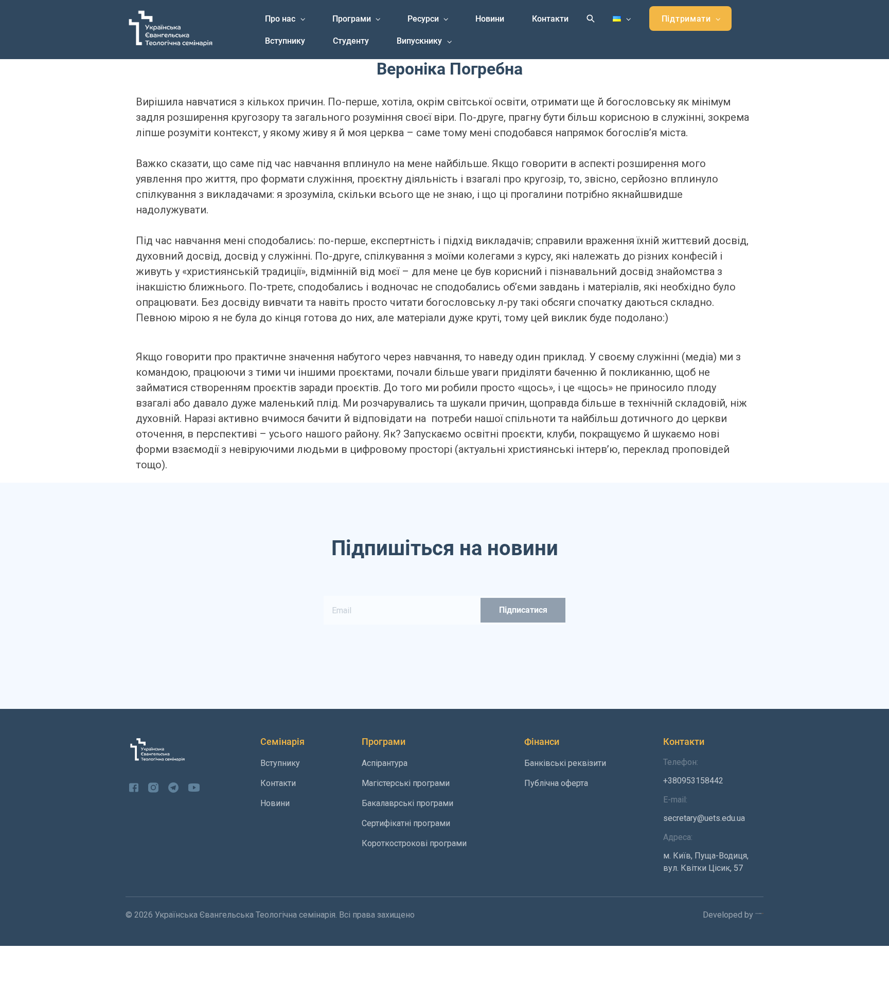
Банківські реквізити (565, 763)
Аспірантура (384, 763)
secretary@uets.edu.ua (704, 809)
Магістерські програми (406, 783)
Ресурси (423, 19)
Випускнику (419, 41)
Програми (351, 19)
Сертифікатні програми (406, 823)
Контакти (550, 19)
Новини (489, 19)
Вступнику (285, 41)
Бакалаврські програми (407, 803)
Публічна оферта (556, 783)
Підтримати (686, 19)
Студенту (351, 41)
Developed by (729, 915)
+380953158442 (693, 771)
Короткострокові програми (414, 843)
